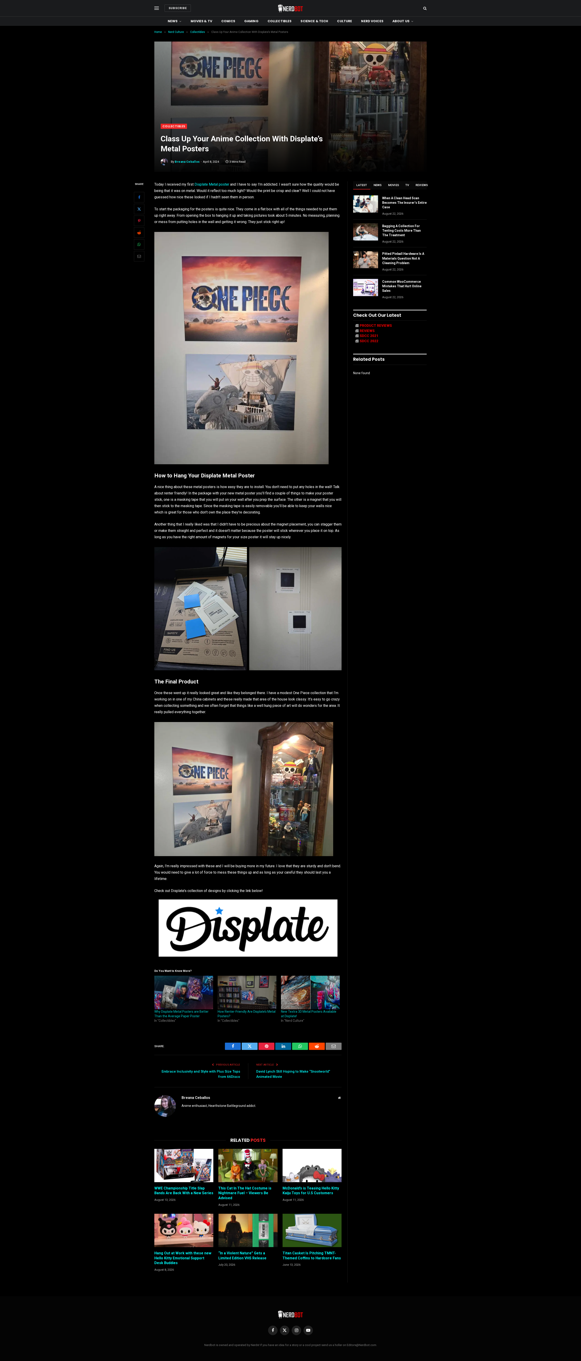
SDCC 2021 (369, 336)
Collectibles (280, 21)
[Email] (139, 256)
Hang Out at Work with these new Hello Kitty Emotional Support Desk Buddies (182, 1258)
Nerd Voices (372, 21)
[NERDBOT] (290, 8)
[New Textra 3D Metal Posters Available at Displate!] (310, 992)
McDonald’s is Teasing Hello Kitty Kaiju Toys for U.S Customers (311, 1190)
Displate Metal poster (211, 184)
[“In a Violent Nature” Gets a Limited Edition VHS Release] (247, 1230)
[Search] (424, 8)
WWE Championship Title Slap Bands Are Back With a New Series (183, 1190)
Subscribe (178, 8)
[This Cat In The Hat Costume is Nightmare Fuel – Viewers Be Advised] (247, 1165)
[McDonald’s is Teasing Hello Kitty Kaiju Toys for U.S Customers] (312, 1165)
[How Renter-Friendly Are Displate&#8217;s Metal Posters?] (247, 992)
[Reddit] (139, 232)
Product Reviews (376, 326)
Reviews (422, 185)
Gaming (251, 21)
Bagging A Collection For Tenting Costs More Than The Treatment (401, 230)
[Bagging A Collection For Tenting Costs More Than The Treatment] (365, 232)
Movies (393, 185)
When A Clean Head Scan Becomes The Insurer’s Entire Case (404, 202)
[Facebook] (139, 197)
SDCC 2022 (369, 341)
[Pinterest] (139, 221)
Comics (228, 21)
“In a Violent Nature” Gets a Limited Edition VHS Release (242, 1255)
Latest (361, 185)
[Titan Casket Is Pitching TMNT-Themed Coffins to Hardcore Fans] (312, 1230)
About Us (400, 21)
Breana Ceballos (187, 161)
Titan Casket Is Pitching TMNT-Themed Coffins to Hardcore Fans (312, 1255)
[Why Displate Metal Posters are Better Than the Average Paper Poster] (183, 992)
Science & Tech (314, 21)
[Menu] (156, 8)
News (173, 21)
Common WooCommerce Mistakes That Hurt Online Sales (401, 286)
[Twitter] (139, 209)
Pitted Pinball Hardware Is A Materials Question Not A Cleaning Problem (403, 258)
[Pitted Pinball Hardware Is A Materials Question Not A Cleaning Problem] (365, 259)
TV (407, 185)
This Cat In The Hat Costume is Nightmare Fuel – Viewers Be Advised (244, 1193)
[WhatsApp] (139, 244)
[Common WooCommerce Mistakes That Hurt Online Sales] (365, 287)
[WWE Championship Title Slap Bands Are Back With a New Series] (183, 1165)
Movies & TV (201, 21)
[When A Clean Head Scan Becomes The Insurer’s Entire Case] (365, 204)
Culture (344, 21)
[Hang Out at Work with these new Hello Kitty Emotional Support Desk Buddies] (183, 1230)
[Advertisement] (290, 89)
